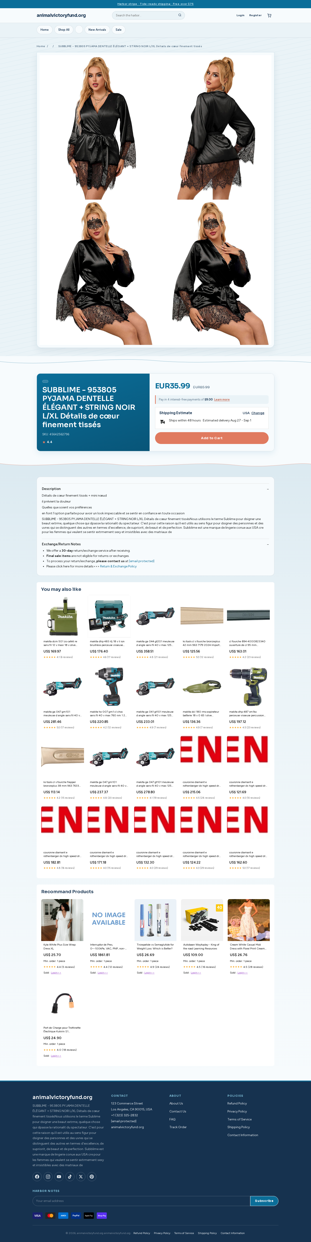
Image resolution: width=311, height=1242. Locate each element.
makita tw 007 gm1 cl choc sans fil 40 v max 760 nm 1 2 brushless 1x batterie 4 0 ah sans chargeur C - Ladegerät (107, 714)
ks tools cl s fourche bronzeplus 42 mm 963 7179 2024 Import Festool (201, 643)
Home (45, 29)
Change (257, 413)
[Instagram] (48, 1176)
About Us (176, 1103)
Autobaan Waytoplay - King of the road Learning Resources (201, 946)
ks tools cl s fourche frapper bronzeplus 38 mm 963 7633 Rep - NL (61, 784)
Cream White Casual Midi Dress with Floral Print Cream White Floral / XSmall (247, 947)
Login (240, 15)
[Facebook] (37, 1176)
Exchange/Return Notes (61, 544)
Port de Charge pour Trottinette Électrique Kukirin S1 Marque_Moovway (62, 1030)
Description (51, 489)
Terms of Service (239, 1119)
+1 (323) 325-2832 (124, 1115)
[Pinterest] (91, 1176)
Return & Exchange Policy (118, 566)
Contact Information (242, 1135)
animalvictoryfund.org (61, 15)
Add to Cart (211, 438)
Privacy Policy (237, 1111)
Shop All (63, 29)
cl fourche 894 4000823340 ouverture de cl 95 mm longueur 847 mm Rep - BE (247, 643)
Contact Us (177, 1111)
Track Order (178, 1127)
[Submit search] (180, 15)
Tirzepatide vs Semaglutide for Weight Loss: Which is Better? (155, 946)
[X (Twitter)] (80, 1176)
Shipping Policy (238, 1127)
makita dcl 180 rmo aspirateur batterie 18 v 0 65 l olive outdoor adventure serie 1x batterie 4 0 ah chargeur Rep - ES (201, 714)
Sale (119, 29)
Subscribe (264, 1201)
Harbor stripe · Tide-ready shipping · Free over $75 (155, 3)
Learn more (222, 399)
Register (255, 15)
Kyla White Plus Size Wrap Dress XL (59, 946)
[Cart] (269, 15)
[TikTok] (69, 1176)
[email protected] (141, 561)
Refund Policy (237, 1103)
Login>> (56, 972)
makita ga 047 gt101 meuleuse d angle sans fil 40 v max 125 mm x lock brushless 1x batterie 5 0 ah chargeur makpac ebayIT (155, 784)
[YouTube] (59, 1176)
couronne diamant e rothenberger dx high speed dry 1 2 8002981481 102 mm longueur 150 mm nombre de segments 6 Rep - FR (201, 854)
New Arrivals (97, 29)
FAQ (172, 1119)
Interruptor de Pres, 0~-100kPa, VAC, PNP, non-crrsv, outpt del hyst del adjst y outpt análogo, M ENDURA (108, 947)
